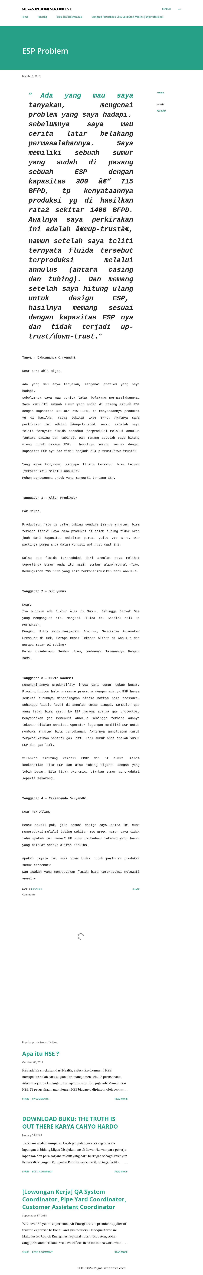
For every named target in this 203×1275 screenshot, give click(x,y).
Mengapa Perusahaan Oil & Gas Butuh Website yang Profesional (127, 16)
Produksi (161, 110)
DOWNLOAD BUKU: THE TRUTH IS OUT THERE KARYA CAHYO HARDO (70, 1122)
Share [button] (160, 92)
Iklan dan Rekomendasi (69, 16)
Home (25, 16)
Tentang (42, 16)
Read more (121, 1098)
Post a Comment (42, 1171)
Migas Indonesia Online (47, 8)
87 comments (40, 1098)
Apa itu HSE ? (40, 1053)
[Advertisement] (75, 1001)
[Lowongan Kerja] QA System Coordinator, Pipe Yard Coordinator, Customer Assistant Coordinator (74, 1199)
